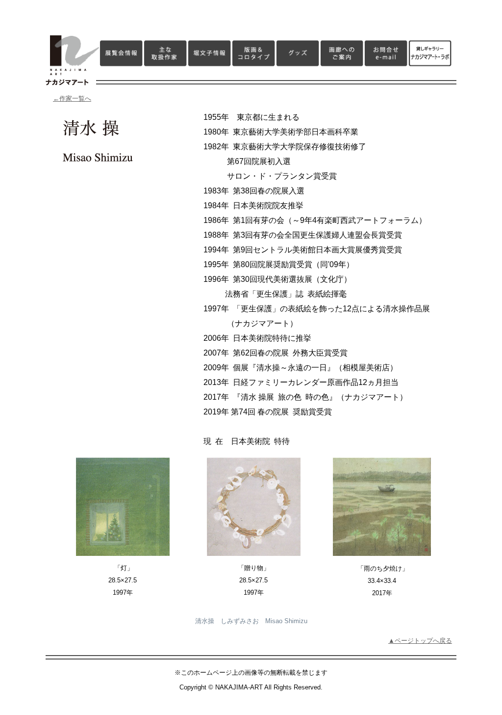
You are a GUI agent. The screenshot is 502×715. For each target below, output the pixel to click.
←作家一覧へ (72, 98)
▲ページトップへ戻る (420, 640)
